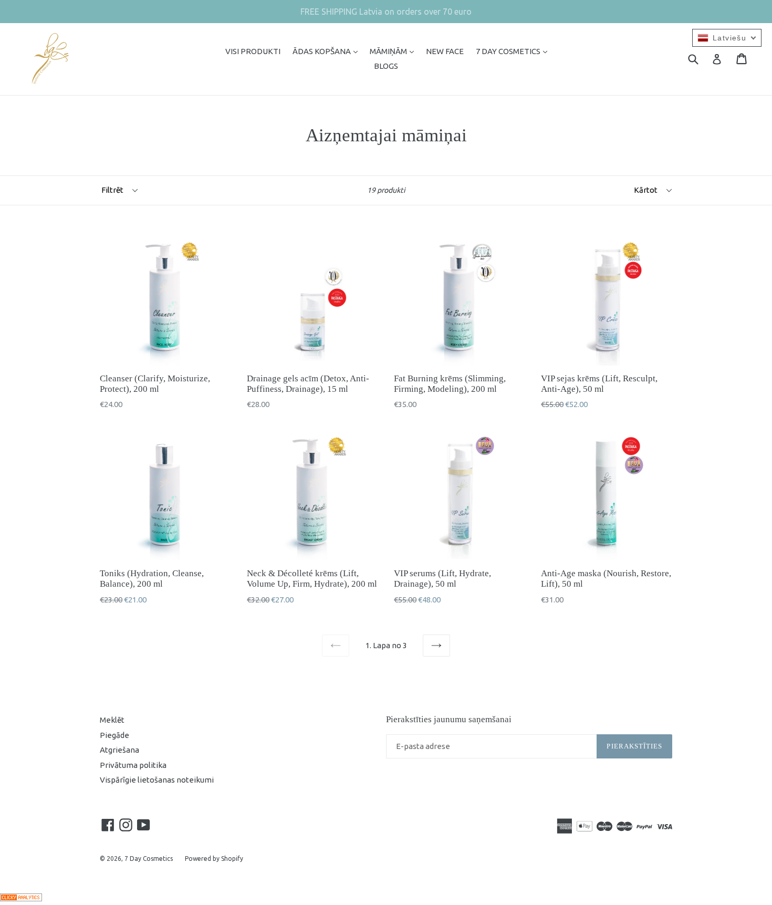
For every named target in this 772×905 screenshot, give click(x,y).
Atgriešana (119, 749)
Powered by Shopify (214, 858)
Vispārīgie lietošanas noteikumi (157, 779)
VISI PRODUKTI (252, 51)
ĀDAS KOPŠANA (328, 51)
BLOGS (386, 65)
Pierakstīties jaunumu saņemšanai (449, 719)
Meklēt (112, 719)
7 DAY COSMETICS (514, 51)
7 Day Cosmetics (148, 858)
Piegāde (114, 735)
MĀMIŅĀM (394, 51)
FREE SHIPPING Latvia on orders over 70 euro (386, 11)
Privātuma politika (133, 765)
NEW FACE (445, 51)
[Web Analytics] (21, 898)
